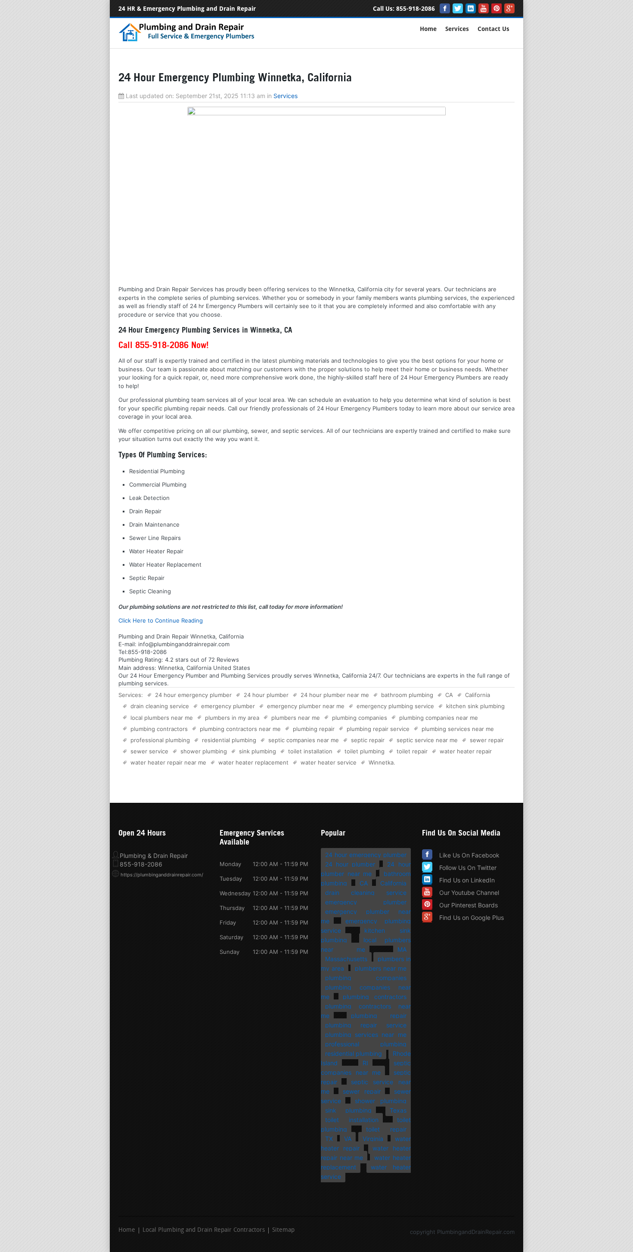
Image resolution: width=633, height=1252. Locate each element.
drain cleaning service (159, 706)
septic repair (368, 740)
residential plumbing (229, 740)
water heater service (329, 762)
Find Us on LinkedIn (467, 880)
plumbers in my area (232, 717)
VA (347, 1138)
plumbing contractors (159, 728)
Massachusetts (346, 958)
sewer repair (487, 740)
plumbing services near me (458, 728)
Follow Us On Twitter (467, 867)
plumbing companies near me (438, 717)
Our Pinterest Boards (468, 905)
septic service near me (427, 740)
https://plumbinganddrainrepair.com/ (162, 875)
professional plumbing (160, 740)
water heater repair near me (168, 762)
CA (449, 694)
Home (428, 29)
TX (329, 1138)
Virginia (373, 1138)
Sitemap (283, 1230)
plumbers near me (295, 717)
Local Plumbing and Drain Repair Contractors (204, 1230)
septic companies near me (303, 740)
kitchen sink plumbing (475, 706)
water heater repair (466, 751)
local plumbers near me (161, 717)
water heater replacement (253, 762)
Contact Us (493, 29)
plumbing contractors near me (240, 728)
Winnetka (381, 762)
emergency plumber (228, 706)
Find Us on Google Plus (471, 917)
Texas (398, 1110)
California (477, 694)
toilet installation (310, 751)
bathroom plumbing (407, 694)
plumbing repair (314, 728)
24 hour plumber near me (335, 694)
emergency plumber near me (305, 706)
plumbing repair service (378, 728)
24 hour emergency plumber (193, 694)
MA (401, 949)
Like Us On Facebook (469, 855)
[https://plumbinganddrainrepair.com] (188, 40)
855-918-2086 (415, 9)
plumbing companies (359, 717)
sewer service (149, 751)
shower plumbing (203, 751)
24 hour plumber (266, 694)
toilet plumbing (364, 751)
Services (457, 29)
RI (365, 1063)
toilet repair (412, 751)
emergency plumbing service (395, 706)
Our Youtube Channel (469, 892)
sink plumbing (257, 751)
